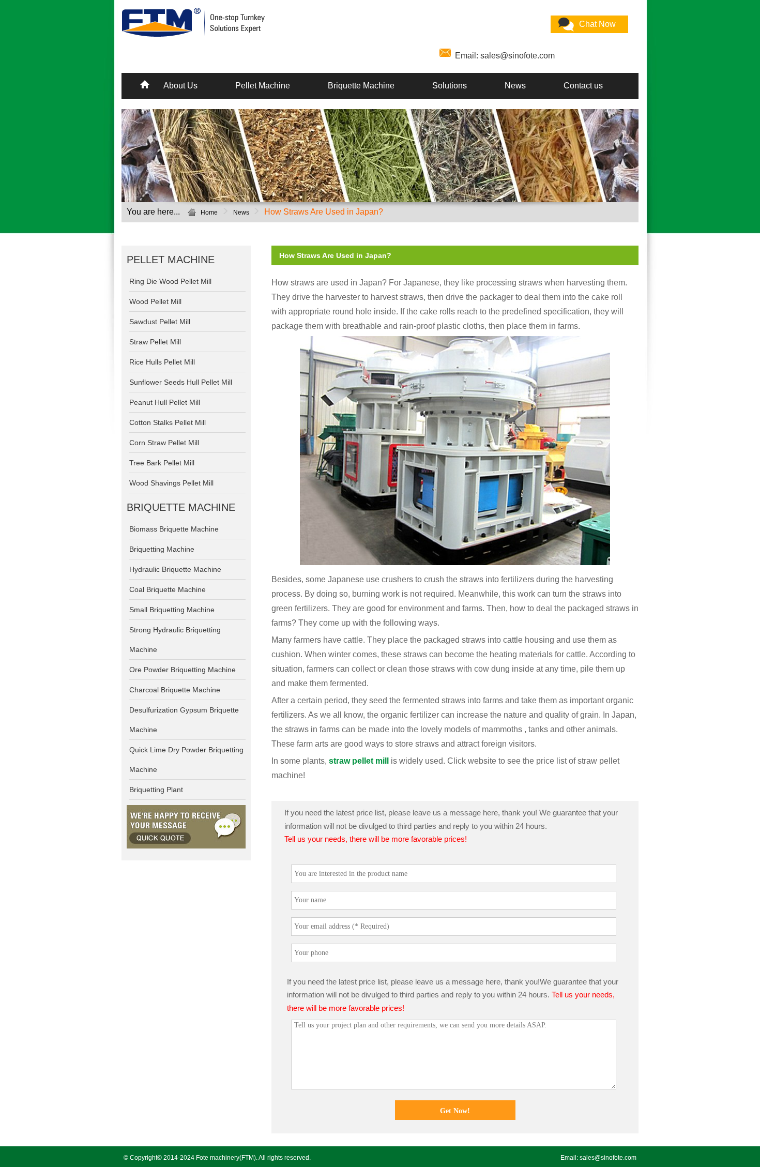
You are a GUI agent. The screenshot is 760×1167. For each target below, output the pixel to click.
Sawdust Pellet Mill (159, 321)
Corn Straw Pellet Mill (164, 442)
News (515, 85)
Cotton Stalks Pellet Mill (167, 422)
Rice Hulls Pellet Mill (162, 362)
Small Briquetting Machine (172, 609)
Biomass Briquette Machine (174, 529)
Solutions (449, 85)
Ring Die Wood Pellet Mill (170, 281)
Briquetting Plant (156, 789)
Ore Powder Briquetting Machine (182, 669)
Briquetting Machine (161, 549)
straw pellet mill (359, 760)
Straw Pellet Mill (155, 342)
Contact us (583, 85)
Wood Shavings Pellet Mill (171, 483)
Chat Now (597, 24)
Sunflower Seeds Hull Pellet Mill (180, 382)
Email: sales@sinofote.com (505, 55)
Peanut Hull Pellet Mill (164, 402)
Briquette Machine (361, 85)
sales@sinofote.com (608, 1157)
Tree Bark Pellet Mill (161, 463)
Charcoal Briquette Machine (174, 690)
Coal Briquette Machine (167, 589)
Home (209, 212)
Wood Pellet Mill (155, 301)
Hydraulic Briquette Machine (175, 569)
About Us (180, 85)
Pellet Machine (262, 85)
